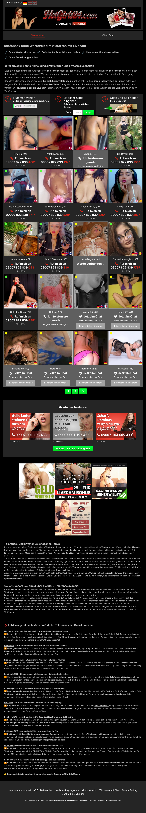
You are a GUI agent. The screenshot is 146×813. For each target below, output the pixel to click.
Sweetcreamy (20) (91, 206)
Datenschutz (47, 790)
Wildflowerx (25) (55, 153)
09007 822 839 (21, 162)
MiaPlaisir (9, 745)
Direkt (18, 106)
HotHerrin (8, 631)
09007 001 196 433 (32, 434)
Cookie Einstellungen (73, 794)
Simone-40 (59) (20, 368)
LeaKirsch (9, 674)
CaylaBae (8, 703)
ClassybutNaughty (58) (125, 259)
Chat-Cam (107, 35)
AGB (35, 790)
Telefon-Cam (38, 35)
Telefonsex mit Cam (13, 751)
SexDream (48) (125, 153)
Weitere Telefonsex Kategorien (73, 448)
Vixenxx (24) (90, 153)
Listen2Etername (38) (55, 259)
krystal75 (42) (90, 312)
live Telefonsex (102, 705)
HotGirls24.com (72, 774)
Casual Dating (129, 790)
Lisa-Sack (9, 660)
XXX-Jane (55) (125, 368)
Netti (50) (55, 368)
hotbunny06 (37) (90, 368)
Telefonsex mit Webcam (121, 677)
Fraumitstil (9, 645)
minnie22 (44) (125, 312)
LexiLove (8, 717)
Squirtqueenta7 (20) (55, 206)
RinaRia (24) (20, 153)
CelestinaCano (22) (20, 312)
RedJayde (9, 731)
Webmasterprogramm (67, 790)
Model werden (89, 790)
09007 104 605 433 (117, 434)
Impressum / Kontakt (20, 790)
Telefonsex (50, 547)
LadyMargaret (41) (91, 259)
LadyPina (8, 760)
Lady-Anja (9, 688)
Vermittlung (29, 106)
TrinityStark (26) (125, 206)
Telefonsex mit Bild (81, 567)
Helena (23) (55, 312)
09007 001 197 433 (74, 434)
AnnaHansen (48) (20, 259)
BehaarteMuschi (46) (20, 206)
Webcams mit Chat (109, 790)
